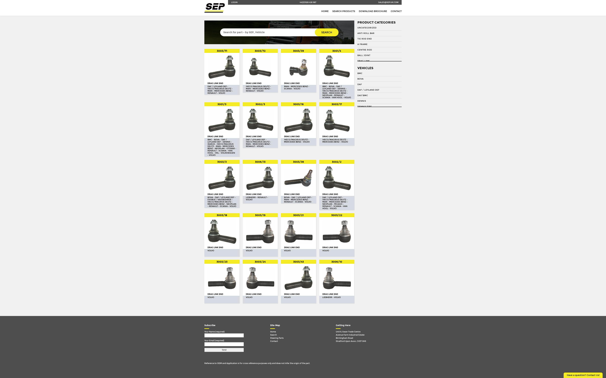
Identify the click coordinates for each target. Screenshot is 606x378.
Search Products (343, 11)
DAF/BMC (362, 95)
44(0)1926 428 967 (308, 2)
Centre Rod (364, 50)
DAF (359, 84)
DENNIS (361, 101)
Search (326, 32)
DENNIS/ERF (364, 106)
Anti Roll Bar (365, 33)
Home (325, 11)
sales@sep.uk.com (388, 2)
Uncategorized (367, 28)
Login (234, 2)
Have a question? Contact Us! (583, 375)
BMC (359, 73)
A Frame (362, 44)
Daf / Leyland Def (368, 90)
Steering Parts (277, 338)
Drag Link (363, 61)
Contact (396, 11)
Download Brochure (373, 11)
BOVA (360, 79)
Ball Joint (363, 55)
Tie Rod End (364, 39)
